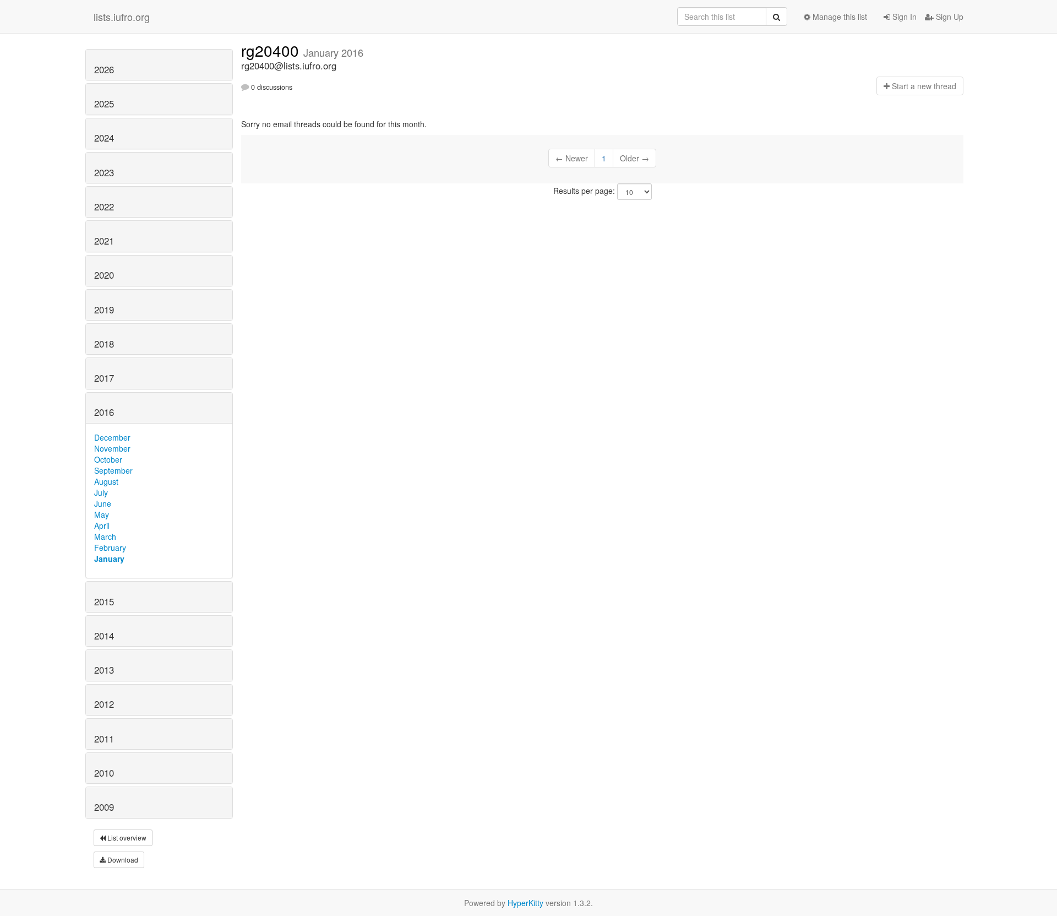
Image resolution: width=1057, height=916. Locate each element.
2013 (104, 669)
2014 (104, 635)
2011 (104, 738)
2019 (104, 309)
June (102, 503)
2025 (104, 103)
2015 (104, 601)
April (102, 525)
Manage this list (838, 16)
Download (122, 859)
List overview (126, 837)
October (108, 459)
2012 (104, 704)
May (101, 514)
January (109, 558)
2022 (104, 206)
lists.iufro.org (122, 16)
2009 (104, 807)
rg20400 (272, 50)
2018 (104, 343)
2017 (104, 377)
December (112, 437)
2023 (104, 172)
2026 (104, 69)
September (113, 470)
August (106, 481)
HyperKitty (525, 902)
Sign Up (948, 16)
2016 (104, 412)
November (112, 448)
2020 (104, 274)
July (101, 492)
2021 (104, 240)
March (105, 536)
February (110, 547)
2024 (104, 137)
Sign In (903, 16)
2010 (104, 772)
